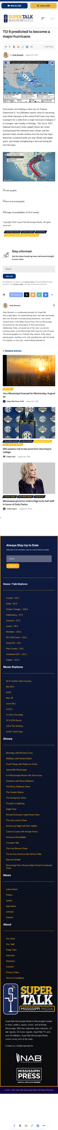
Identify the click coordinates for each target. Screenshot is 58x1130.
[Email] (18, 47)
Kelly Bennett (18, 55)
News (8, 235)
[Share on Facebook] (10, 47)
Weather (34, 235)
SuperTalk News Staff (15, 401)
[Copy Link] (23, 47)
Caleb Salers (12, 509)
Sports (18, 444)
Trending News (20, 235)
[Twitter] (54, 305)
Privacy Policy (18, 284)
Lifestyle (41, 232)
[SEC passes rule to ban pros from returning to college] (29, 422)
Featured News (12, 232)
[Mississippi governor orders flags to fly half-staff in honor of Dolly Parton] (29, 478)
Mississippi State (42, 441)
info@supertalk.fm (24, 1046)
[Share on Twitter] (14, 47)
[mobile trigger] (43, 18)
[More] (31, 47)
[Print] (27, 47)
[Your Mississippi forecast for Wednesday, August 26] (29, 370)
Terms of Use (29, 282)
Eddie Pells (11, 457)
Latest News (27, 232)
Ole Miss (8, 444)
